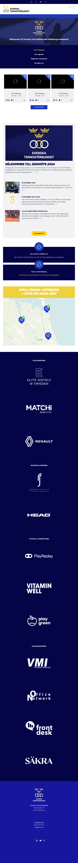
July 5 (19, 96)
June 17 (67, 96)
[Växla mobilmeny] (74, 7)
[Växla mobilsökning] (70, 7)
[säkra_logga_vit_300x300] (39, 746)
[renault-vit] (39, 427)
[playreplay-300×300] (39, 542)
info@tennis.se (39, 827)
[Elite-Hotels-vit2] (39, 362)
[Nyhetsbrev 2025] (12, 187)
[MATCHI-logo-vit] (39, 395)
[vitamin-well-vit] (39, 574)
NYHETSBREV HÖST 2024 (31, 197)
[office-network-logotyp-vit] (39, 681)
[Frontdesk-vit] (39, 714)
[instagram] (37, 840)
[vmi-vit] (39, 649)
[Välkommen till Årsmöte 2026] (39, 143)
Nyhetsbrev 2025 (28, 183)
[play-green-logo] (39, 606)
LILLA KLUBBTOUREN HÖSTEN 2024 (35, 211)
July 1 (43, 96)
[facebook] (44, 840)
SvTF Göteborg (16, 93)
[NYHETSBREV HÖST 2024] (12, 202)
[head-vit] (39, 500)
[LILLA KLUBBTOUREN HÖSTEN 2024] (12, 216)
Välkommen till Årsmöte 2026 (30, 164)
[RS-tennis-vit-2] (39, 468)
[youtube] (40, 840)
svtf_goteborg (14, 96)
